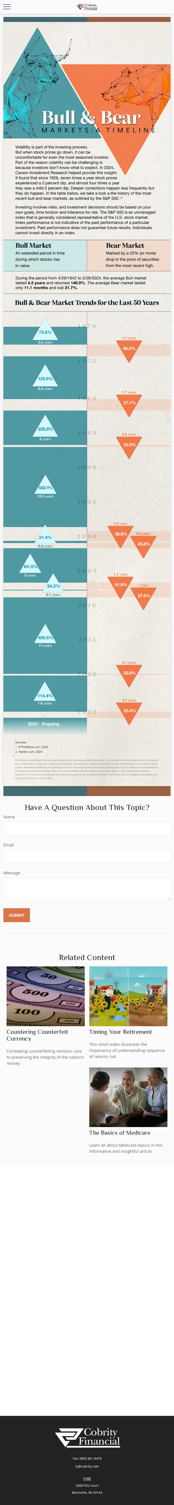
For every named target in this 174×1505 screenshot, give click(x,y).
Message (11, 872)
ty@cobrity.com (87, 1466)
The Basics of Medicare (119, 1132)
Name (9, 817)
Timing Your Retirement (120, 1031)
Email (8, 844)
